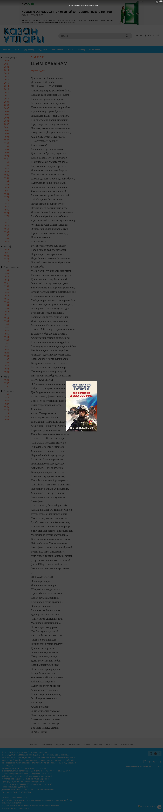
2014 (6, 86)
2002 (6, 124)
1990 (6, 162)
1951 (6, 314)
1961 (6, 283)
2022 (6, 60)
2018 (6, 73)
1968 (6, 232)
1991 (6, 159)
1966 (6, 238)
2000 (6, 130)
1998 (6, 136)
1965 (6, 241)
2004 (6, 117)
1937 (6, 359)
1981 (6, 190)
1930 (6, 380)
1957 (6, 295)
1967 (6, 235)
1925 (6, 410)
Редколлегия (57, 50)
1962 (6, 279)
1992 (6, 155)
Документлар (127, 744)
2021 (6, 63)
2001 (6, 127)
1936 (6, 362)
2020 (6, 67)
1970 (6, 225)
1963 (6, 276)
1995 (6, 146)
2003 (6, 121)
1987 (6, 171)
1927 (6, 262)
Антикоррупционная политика (15, 797)
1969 (6, 228)
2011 (6, 95)
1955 (6, 302)
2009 (6, 101)
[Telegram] (157, 36)
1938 (6, 356)
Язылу (70, 50)
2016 (6, 79)
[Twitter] (137, 36)
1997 (6, 140)
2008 (6, 105)
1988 (6, 168)
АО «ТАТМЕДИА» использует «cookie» (18, 800)
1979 (6, 197)
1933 (6, 371)
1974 (6, 213)
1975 (6, 209)
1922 (6, 419)
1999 (6, 133)
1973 (6, 216)
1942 (6, 343)
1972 (6, 219)
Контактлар (94, 50)
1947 (6, 327)
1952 (6, 311)
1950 (6, 318)
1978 (6, 200)
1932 (6, 249)
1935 (6, 365)
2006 (6, 111)
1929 (6, 256)
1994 (6, 149)
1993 (6, 152)
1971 (6, 222)
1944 (6, 337)
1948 (6, 324)
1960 (6, 286)
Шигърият (39, 57)
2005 (6, 114)
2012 (6, 92)
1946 (6, 330)
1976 (6, 206)
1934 (6, 368)
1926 (6, 407)
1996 (6, 143)
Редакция (42, 50)
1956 (6, 298)
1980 (6, 194)
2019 (6, 70)
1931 (6, 252)
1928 (6, 259)
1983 (6, 184)
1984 (6, 181)
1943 (6, 340)
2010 (6, 98)
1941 (6, 346)
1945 (6, 333)
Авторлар (80, 50)
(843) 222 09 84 (155, 766)
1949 (6, 321)
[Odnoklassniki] (145, 36)
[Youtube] (149, 36)
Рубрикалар (28, 50)
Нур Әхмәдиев (38, 70)
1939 (6, 352)
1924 (6, 413)
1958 (6, 292)
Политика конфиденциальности (16, 808)
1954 (6, 305)
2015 (6, 82)
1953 (6, 308)
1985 (6, 178)
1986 (6, 175)
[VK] (141, 36)
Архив (16, 50)
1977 (6, 203)
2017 (6, 76)
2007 (6, 108)
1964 (6, 270)
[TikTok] (153, 36)
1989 (6, 165)
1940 (6, 349)
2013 (6, 89)
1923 (6, 416)
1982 (6, 187)
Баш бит (6, 50)
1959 (6, 289)
